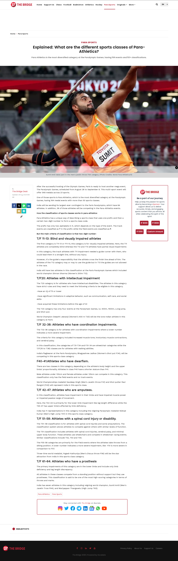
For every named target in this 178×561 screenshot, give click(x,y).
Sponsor (156, 204)
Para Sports (109, 5)
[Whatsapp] (23, 205)
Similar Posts (22, 529)
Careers (159, 548)
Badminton (78, 5)
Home (39, 5)
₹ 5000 (144, 223)
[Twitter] (19, 205)
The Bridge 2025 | (79, 555)
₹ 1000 (140, 231)
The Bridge (86, 503)
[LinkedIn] (28, 205)
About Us (138, 548)
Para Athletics (44, 494)
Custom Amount (155, 231)
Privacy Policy (126, 548)
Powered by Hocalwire (96, 555)
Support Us (49, 5)
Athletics (89, 5)
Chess (59, 5)
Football (67, 5)
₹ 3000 (155, 223)
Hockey (99, 5)
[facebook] (14, 205)
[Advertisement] (89, 23)
